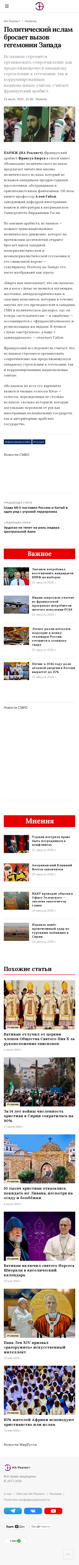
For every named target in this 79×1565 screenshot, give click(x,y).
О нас (8, 1494)
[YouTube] (53, 1513)
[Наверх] (68, 1554)
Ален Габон (45, 196)
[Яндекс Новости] (15, 1529)
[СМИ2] (15, 1543)
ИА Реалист (12, 21)
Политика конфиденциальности (27, 1500)
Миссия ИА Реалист (30, 1494)
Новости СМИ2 (16, 454)
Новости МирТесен (20, 1444)
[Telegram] (13, 1513)
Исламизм (38, 441)
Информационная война (18, 441)
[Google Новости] (40, 1529)
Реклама (56, 1494)
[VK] (33, 1513)
